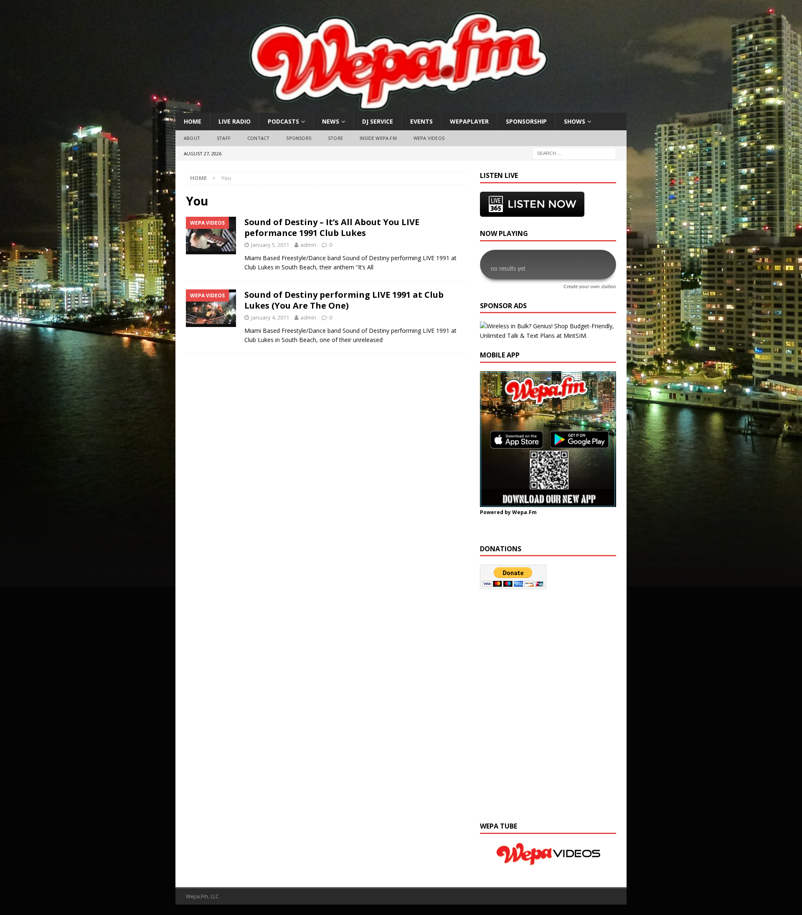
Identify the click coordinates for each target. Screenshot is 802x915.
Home (192, 121)
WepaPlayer (469, 121)
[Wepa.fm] (396, 108)
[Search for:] (574, 153)
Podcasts (283, 121)
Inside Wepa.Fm (378, 138)
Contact (258, 138)
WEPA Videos (429, 138)
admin (308, 244)
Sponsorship (526, 121)
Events (421, 121)
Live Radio (234, 121)
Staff (224, 138)
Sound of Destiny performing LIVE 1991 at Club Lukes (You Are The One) (344, 300)
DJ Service (377, 121)
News (330, 121)
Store (335, 138)
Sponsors (298, 138)
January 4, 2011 (270, 317)
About (192, 138)
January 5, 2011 (270, 244)
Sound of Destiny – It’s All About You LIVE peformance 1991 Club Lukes (331, 227)
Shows (574, 121)
